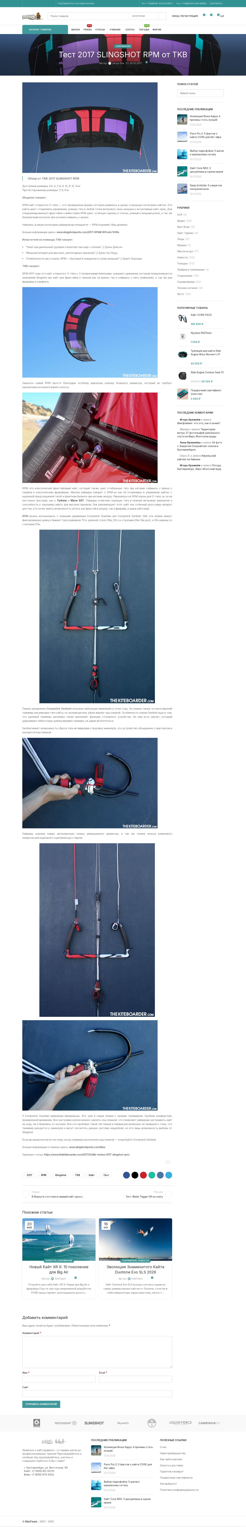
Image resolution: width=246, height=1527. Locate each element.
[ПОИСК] (162, 16)
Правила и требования (190, 269)
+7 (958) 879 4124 (190, 3)
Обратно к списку (97, 1194)
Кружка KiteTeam (201, 332)
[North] (151, 1423)
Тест (106, 1175)
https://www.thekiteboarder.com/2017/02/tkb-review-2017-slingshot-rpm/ (87, 1154)
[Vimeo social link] (39, 3)
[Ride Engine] (65, 1423)
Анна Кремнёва (190, 442)
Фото (180, 294)
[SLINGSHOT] (94, 1423)
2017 (29, 1175)
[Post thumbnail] (182, 120)
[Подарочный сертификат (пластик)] (182, 394)
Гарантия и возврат (172, 1471)
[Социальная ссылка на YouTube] (35, 3)
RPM (43, 1175)
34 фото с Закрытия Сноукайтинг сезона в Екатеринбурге (199, 446)
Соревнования (186, 281)
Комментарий (31, 1333)
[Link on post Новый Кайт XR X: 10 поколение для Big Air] (59, 1239)
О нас (163, 1447)
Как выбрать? (168, 1483)
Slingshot (60, 1175)
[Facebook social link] (26, 3)
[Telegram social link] (52, 3)
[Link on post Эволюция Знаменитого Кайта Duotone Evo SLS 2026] (135, 1239)
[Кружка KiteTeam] (182, 337)
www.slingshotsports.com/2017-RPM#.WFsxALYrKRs (88, 232)
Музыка (181, 245)
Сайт (25, 1387)
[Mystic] (36, 1423)
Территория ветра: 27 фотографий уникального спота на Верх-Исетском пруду (198, 433)
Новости (50, 1260)
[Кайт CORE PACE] (182, 319)
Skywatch (123, 1423)
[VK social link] (47, 3)
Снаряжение (123, 46)
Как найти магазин (171, 1459)
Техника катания (187, 288)
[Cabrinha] (209, 1423)
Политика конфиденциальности (179, 1489)
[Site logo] (33, 15)
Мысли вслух (185, 251)
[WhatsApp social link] (43, 3)
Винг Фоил (183, 226)
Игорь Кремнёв (190, 419)
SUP (179, 214)
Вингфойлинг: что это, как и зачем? (198, 423)
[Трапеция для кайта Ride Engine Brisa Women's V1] (182, 357)
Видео (181, 220)
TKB (77, 1175)
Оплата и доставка (171, 1465)
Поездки (182, 263)
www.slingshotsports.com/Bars (87, 1147)
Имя (26, 1372)
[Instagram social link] (30, 3)
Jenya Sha (118, 63)
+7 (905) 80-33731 (155, 3)
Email (103, 1372)
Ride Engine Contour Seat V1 (207, 372)
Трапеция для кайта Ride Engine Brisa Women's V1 (206, 352)
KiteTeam (60, 1278)
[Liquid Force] (180, 1423)
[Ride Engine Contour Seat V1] (182, 377)
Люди (180, 239)
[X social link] (135, 1175)
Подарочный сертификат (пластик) (206, 392)
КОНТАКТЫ (216, 3)
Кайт (92, 1175)
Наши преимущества (172, 1453)
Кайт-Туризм (185, 233)
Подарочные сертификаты (176, 1477)
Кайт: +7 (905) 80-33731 (39, 1471)
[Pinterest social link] (143, 1175)
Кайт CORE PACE (201, 314)
